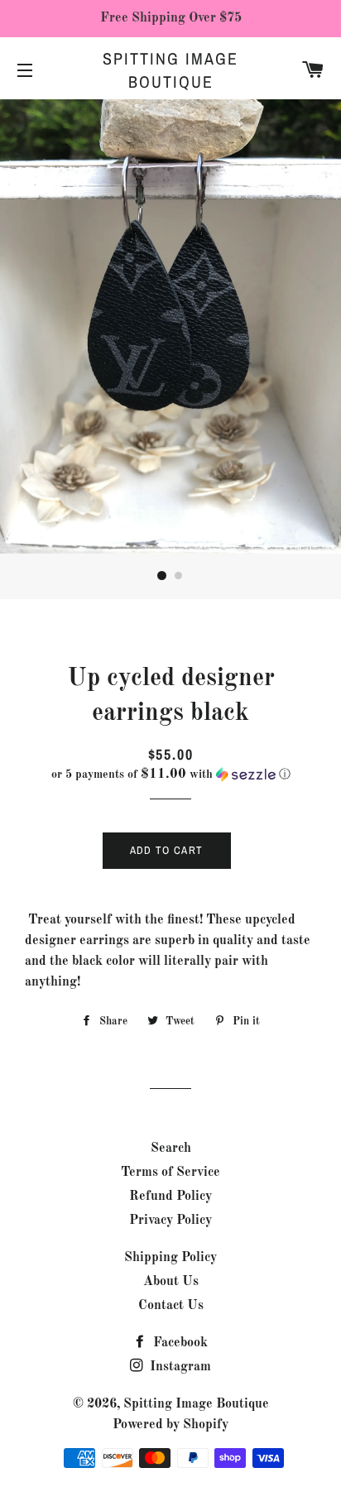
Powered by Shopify (170, 1425)
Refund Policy (170, 1196)
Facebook (179, 1343)
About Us (171, 1281)
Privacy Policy (170, 1220)
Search (171, 1148)
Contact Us (171, 1305)
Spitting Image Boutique (170, 70)
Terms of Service (170, 1172)
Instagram (178, 1367)
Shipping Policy (170, 1257)
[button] (170, 774)
